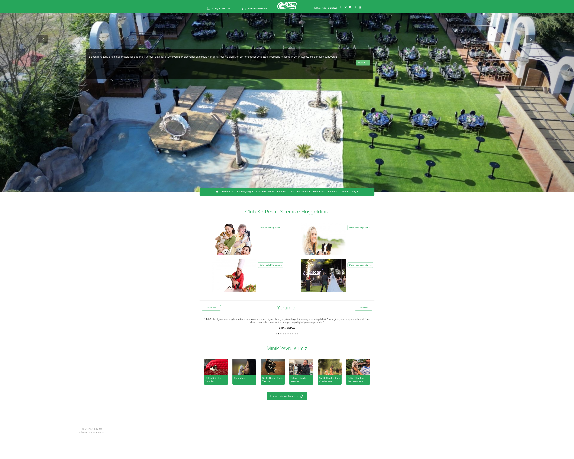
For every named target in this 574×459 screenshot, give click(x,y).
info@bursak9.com (257, 8)
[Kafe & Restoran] (234, 281)
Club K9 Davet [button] (264, 191)
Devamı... (363, 62)
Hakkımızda (228, 191)
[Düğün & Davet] (323, 281)
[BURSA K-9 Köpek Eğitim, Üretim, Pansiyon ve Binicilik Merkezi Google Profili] (355, 7)
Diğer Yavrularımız (284, 396)
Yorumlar (332, 191)
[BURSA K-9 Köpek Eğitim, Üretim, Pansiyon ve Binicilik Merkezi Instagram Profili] (350, 7)
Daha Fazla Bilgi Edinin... (270, 227)
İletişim (354, 191)
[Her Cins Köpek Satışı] (234, 244)
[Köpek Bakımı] (323, 244)
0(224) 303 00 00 (220, 8)
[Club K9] (287, 8)
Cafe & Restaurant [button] (298, 191)
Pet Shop (281, 191)
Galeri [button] (343, 191)
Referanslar (319, 191)
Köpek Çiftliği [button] (244, 191)
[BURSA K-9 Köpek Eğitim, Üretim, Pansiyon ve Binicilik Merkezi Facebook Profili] (340, 7)
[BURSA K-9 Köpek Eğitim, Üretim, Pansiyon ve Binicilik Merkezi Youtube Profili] (360, 7)
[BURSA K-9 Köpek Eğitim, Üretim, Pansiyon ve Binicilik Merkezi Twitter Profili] (345, 7)
